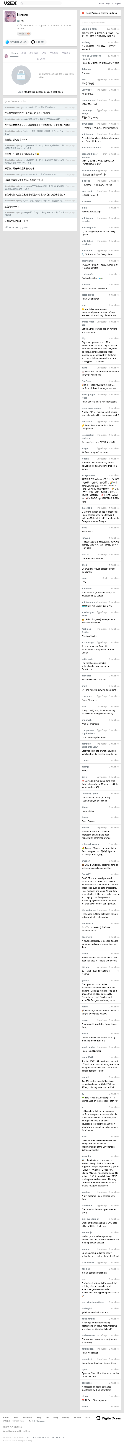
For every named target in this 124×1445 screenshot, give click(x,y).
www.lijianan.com (18, 41)
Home (101, 3)
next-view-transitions (93, 1301)
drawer (85, 817)
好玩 (44, 53)
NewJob (86, 537)
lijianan (14, 53)
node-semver (88, 1335)
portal (85, 1406)
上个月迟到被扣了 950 (48, 174)
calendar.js (87, 260)
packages (87, 1382)
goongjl (26, 212)
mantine (86, 1191)
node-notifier (88, 1318)
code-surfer (88, 274)
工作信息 (54, 53)
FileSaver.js (87, 923)
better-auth (87, 658)
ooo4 (25, 119)
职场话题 (34, 107)
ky (83, 1093)
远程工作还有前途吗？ (48, 107)
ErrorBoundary (89, 170)
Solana (77, 1417)
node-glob (87, 1308)
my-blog (86, 42)
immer (85, 1033)
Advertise (27, 1417)
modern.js (87, 1232)
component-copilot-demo (88, 732)
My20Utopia (88, 1262)
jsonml (85, 1076)
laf (83, 1107)
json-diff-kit (88, 1057)
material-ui (87, 507)
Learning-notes (90, 28)
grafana (86, 980)
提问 (23, 53)
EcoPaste (86, 381)
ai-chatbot (87, 588)
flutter (85, 953)
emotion (86, 860)
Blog (39, 1417)
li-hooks (86, 180)
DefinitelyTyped (90, 793)
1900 (84, 578)
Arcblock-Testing (87, 630)
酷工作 (38, 145)
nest (84, 1278)
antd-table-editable (91, 147)
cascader (86, 675)
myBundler (87, 123)
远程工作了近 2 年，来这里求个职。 (49, 200)
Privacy (66, 1417)
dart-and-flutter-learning (90, 155)
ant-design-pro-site (88, 219)
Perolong (26, 131)
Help (16, 1417)
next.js (85, 554)
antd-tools (87, 250)
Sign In (118, 3)
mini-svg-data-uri (90, 1218)
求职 (30, 119)
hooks (85, 1019)
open (84, 1369)
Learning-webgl (87, 112)
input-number (89, 1046)
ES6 (84, 79)
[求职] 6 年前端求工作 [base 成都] (46, 119)
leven (84, 1136)
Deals (20, 91)
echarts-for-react (90, 844)
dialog (85, 806)
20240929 (86, 201)
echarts (85, 827)
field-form (87, 421)
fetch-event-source (91, 407)
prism (84, 564)
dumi (84, 367)
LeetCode (87, 89)
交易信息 (66, 53)
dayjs (84, 776)
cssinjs (85, 766)
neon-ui (86, 1268)
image (85, 448)
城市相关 (41, 58)
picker (85, 1396)
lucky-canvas (88, 475)
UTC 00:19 (29, 1437)
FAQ (55, 1417)
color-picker (88, 294)
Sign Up (109, 3)
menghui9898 (28, 145)
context (86, 760)
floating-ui (87, 936)
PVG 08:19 (39, 1437)
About (6, 1417)
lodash (85, 458)
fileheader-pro (89, 909)
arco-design (88, 642)
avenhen (26, 186)
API (47, 1417)
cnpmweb (87, 719)
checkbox (87, 696)
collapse (86, 284)
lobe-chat (86, 1156)
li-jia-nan (86, 69)
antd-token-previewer (88, 242)
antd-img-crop (89, 227)
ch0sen (26, 174)
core (84, 304)
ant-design (87, 133)
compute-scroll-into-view (90, 745)
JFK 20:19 (59, 1437)
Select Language (38, 1421)
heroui (85, 1006)
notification (88, 1348)
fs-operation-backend (88, 436)
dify (84, 338)
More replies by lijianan (17, 227)
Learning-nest (89, 99)
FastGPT (86, 874)
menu (84, 527)
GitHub (85, 966)
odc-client (87, 1358)
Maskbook (87, 1205)
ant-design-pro (89, 601)
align (84, 207)
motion (85, 1248)
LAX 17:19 (49, 1437)
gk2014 (26, 107)
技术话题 (33, 53)
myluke (25, 200)
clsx (84, 706)
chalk (84, 685)
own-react (87, 190)
